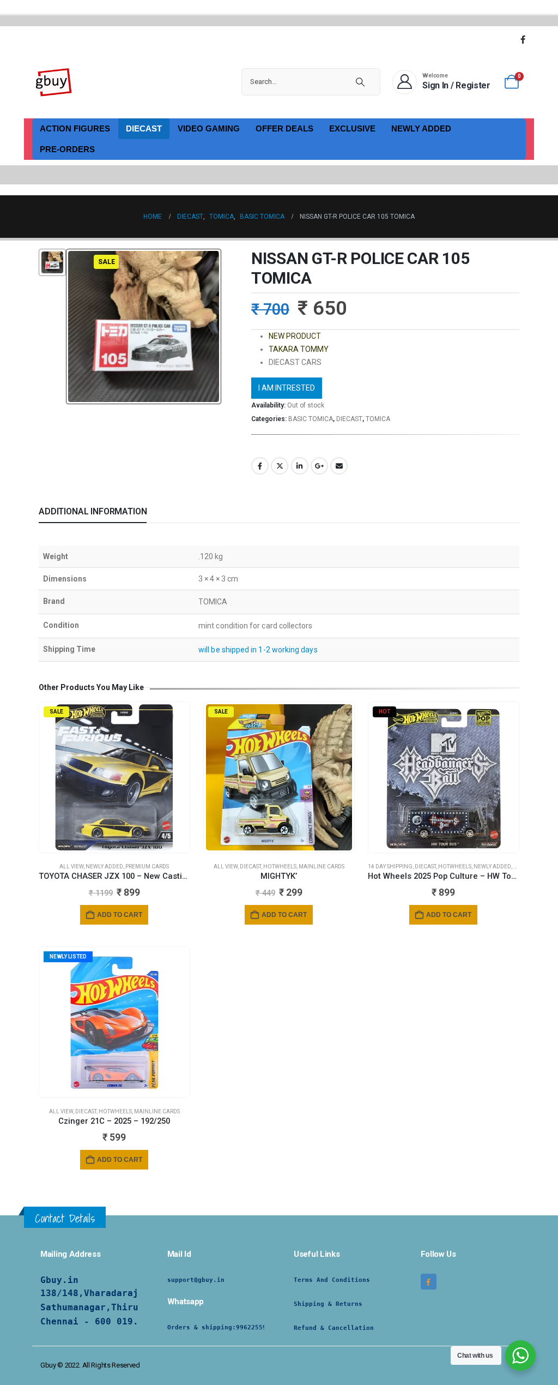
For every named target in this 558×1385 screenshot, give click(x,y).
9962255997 (255, 1327)
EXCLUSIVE (352, 128)
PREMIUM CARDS (147, 867)
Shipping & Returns (328, 1304)
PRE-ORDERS (67, 149)
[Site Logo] (54, 82)
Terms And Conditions (332, 1280)
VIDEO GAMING (209, 128)
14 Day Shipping (390, 867)
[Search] (360, 82)
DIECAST (144, 128)
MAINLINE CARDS (321, 867)
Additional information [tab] (93, 511)
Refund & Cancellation (334, 1328)
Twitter (279, 466)
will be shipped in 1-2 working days (257, 649)
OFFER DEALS (284, 128)
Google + (319, 466)
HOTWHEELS (279, 867)
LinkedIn (299, 466)
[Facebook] (522, 39)
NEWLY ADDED (421, 128)
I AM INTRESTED (286, 387)
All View (71, 867)
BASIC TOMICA (310, 419)
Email (339, 466)
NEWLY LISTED (68, 957)
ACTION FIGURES (75, 128)
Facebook (260, 466)
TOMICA (378, 419)
